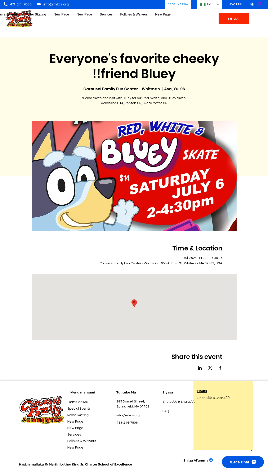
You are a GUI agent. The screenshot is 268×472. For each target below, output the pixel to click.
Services (74, 434)
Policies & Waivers (81, 440)
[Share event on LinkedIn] (200, 368)
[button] (133, 12)
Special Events (79, 408)
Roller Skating (78, 415)
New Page (75, 421)
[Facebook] (252, 4)
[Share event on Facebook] (220, 368)
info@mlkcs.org (56, 4)
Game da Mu (77, 402)
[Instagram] (259, 4)
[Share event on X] (210, 368)
